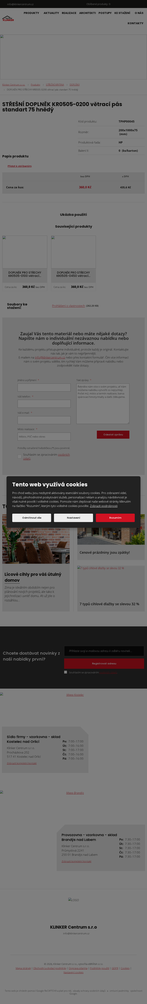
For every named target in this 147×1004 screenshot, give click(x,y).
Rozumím (115, 518)
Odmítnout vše (31, 518)
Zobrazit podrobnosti (104, 506)
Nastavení (73, 518)
